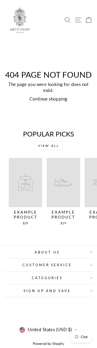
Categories (47, 278)
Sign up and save (47, 291)
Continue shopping (48, 99)
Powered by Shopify (48, 344)
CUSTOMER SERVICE (47, 265)
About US (47, 252)
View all (48, 146)
